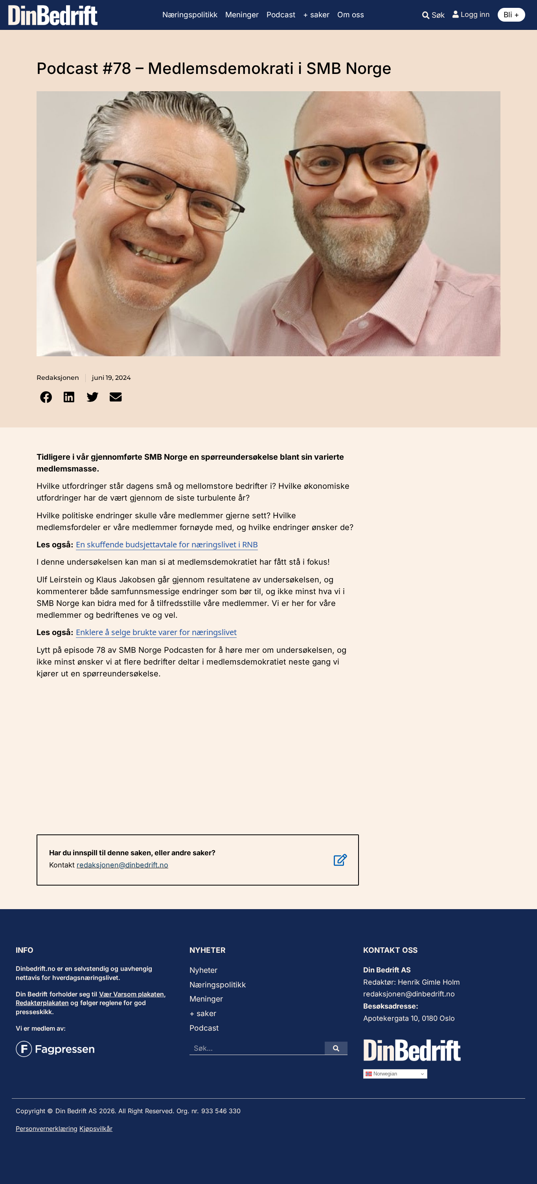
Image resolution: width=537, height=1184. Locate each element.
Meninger (242, 14)
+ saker (316, 14)
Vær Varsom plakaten (131, 994)
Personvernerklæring (46, 1128)
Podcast (281, 14)
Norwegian (384, 1074)
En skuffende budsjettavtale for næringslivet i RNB (167, 544)
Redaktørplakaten (42, 1003)
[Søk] (336, 1048)
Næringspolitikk (189, 14)
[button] (46, 397)
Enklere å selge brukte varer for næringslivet (156, 632)
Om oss (350, 14)
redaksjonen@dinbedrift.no (122, 865)
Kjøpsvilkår (95, 1128)
